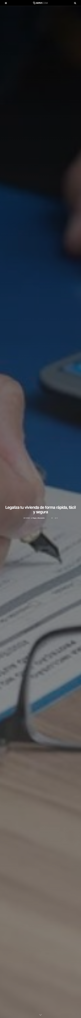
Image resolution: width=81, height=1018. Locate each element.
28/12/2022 (27, 518)
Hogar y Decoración (39, 518)
